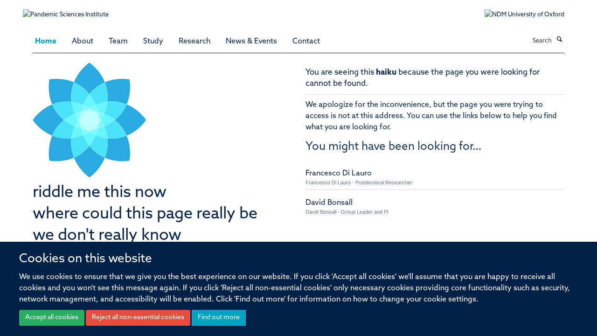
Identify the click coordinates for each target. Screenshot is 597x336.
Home (45, 41)
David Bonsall (329, 203)
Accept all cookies (51, 317)
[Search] (559, 40)
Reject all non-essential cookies (138, 317)
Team (118, 41)
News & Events (251, 41)
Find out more (219, 317)
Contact (306, 41)
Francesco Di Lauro (338, 173)
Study (153, 41)
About (82, 41)
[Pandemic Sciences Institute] (71, 10)
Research (194, 41)
